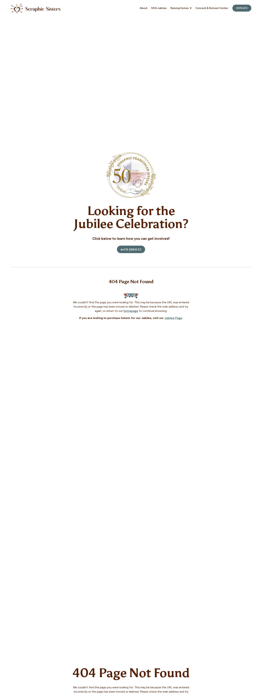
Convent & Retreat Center (212, 8)
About (143, 8)
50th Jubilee (159, 8)
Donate (242, 8)
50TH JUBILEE (131, 249)
